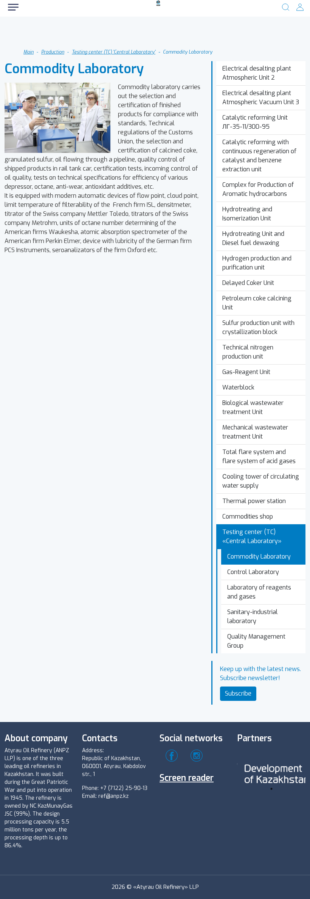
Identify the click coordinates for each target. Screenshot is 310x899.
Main (28, 52)
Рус (34, 34)
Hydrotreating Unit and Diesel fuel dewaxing (253, 238)
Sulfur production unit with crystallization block (258, 327)
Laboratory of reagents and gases (259, 591)
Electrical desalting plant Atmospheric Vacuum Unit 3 (260, 97)
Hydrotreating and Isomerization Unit (247, 213)
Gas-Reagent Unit (246, 372)
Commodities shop (247, 516)
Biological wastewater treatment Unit (253, 407)
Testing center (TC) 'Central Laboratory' (113, 52)
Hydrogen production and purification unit (256, 262)
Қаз (77, 34)
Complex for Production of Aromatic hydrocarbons (258, 189)
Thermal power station (254, 501)
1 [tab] (271, 789)
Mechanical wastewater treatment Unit (255, 431)
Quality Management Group (256, 641)
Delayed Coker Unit (248, 283)
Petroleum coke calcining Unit (256, 302)
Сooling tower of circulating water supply (260, 481)
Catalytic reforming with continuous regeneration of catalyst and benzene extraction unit (259, 155)
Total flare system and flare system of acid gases (259, 456)
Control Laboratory (253, 572)
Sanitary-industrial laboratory (252, 616)
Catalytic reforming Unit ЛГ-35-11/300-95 (255, 122)
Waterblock (238, 387)
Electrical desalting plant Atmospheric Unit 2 (256, 73)
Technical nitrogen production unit (247, 351)
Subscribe (238, 693)
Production (52, 52)
